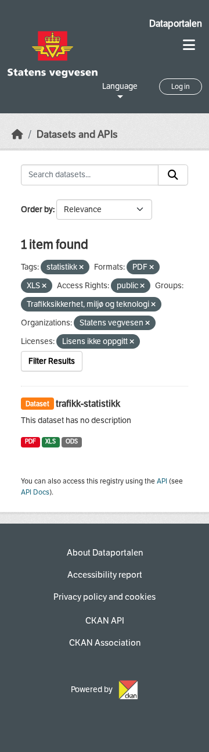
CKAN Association (104, 643)
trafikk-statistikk (88, 403)
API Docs (35, 492)
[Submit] (173, 174)
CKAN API (104, 620)
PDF (30, 441)
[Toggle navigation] (189, 45)
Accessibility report (104, 575)
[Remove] (81, 267)
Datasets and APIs (77, 134)
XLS (50, 441)
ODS (72, 441)
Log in (180, 87)
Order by (37, 209)
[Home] (17, 134)
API (162, 481)
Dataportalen (175, 23)
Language (120, 86)
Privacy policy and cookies (104, 597)
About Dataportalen (105, 552)
